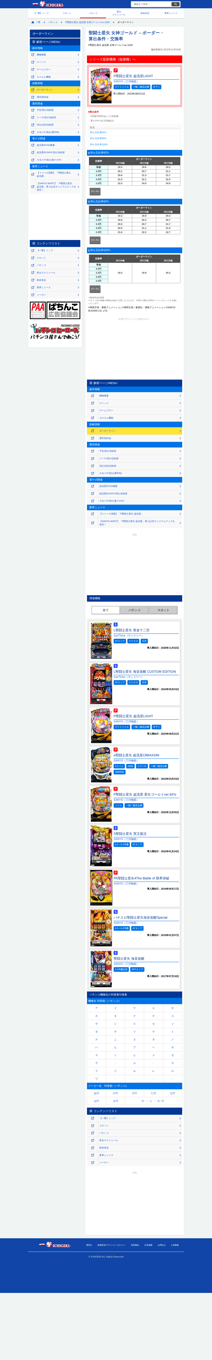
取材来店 (145, 13)
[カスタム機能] (92, 418)
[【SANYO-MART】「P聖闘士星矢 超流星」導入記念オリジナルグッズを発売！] (92, 523)
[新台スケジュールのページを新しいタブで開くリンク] (92, 1140)
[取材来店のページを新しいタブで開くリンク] (92, 1148)
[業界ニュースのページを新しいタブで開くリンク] (92, 1155)
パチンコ (93, 13)
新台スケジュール (118, 13)
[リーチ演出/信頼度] (92, 459)
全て (106, 610)
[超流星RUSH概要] (92, 486)
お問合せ (162, 1245)
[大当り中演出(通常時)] (92, 473)
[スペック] (92, 403)
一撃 (38, 22)
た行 (153, 1093)
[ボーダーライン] (92, 431)
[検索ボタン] (176, 4)
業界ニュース (170, 13)
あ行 (96, 1093)
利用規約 (135, 1245)
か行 (115, 1093)
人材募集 (175, 1245)
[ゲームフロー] (92, 411)
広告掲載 (148, 1245)
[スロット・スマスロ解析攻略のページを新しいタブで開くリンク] (92, 1126)
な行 (172, 1093)
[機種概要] (92, 396)
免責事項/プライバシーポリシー (111, 1245)
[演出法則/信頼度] (92, 466)
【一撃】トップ (41, 13)
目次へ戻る (95, 191)
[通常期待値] (92, 438)
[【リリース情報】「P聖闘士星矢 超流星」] (92, 514)
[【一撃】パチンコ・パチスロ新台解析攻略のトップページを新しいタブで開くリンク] (92, 1118)
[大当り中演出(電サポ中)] (92, 501)
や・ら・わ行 (153, 1100)
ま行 (115, 1100)
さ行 (134, 1093)
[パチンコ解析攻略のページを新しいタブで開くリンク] (92, 1133)
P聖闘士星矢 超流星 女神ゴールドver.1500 (87, 22)
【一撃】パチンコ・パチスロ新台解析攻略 (48, 4)
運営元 (89, 1245)
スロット (67, 13)
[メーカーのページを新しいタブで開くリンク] (92, 1163)
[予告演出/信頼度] (92, 451)
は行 (96, 1100)
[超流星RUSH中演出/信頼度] (92, 494)
